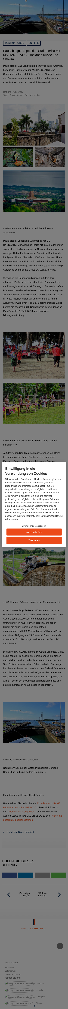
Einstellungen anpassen (34, 525)
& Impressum (12, 519)
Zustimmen (34, 540)
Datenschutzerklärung (52, 515)
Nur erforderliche (34, 531)
